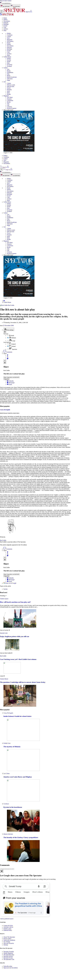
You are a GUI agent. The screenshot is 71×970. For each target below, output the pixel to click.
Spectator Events (8, 958)
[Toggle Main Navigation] (1, 11)
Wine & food (10, 86)
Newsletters (6, 21)
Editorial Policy (7, 930)
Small (12, 335)
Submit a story (7, 928)
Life (4, 82)
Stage (8, 80)
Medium (13, 338)
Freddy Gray (6, 743)
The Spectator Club (8, 959)
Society (9, 60)
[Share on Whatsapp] (7, 359)
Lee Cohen (6, 773)
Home (5, 18)
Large (13, 340)
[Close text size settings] (4, 332)
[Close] (1, 871)
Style (8, 92)
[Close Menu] (1, 169)
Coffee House (7, 57)
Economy (9, 64)
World (8, 61)
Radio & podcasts (12, 77)
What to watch (11, 85)
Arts (8, 69)
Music (8, 75)
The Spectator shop (8, 954)
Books (8, 71)
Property (9, 89)
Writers (5, 19)
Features (9, 99)
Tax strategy (6, 941)
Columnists (10, 100)
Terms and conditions (9, 940)
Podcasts (5, 22)
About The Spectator (9, 937)
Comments (9, 352)
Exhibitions (10, 72)
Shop (4, 30)
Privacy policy (7, 938)
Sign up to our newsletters (10, 968)
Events (5, 26)
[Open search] (1, 167)
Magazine (9, 39)
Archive (5, 29)
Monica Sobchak (8, 834)
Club (4, 27)
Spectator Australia (8, 951)
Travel (8, 88)
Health (9, 94)
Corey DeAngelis (5, 409)
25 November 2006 (8, 325)
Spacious (14, 349)
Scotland (9, 66)
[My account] (31, 11)
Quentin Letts (3, 633)
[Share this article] (4, 361)
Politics (9, 33)
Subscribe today (7, 966)
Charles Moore (4, 679)
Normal (13, 346)
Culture (9, 36)
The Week (10, 97)
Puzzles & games (11, 108)
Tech (8, 38)
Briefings (5, 24)
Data (8, 63)
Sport (8, 91)
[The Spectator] (15, 11)
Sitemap (5, 945)
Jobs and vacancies (8, 943)
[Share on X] (7, 357)
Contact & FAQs (8, 925)
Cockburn (9, 35)
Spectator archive (8, 956)
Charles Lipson (4, 598)
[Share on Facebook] (7, 355)
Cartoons (9, 106)
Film (8, 74)
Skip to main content (5, 0)
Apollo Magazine (8, 953)
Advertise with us (8, 927)
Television (10, 78)
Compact (13, 344)
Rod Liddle (3, 540)
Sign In (28, 11)
